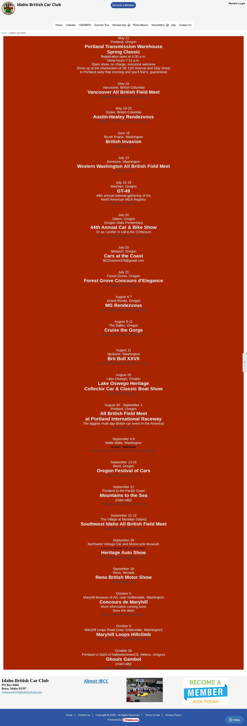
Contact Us (185, 25)
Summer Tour (101, 25)
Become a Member (123, 5)
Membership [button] (119, 25)
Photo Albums (140, 25)
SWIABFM (85, 25)
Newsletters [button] (158, 25)
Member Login (237, 3)
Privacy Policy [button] (173, 715)
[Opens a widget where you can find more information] (234, 720)
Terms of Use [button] (152, 715)
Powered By (115, 719)
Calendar (71, 25)
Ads (173, 25)
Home (59, 25)
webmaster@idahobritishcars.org (22, 692)
